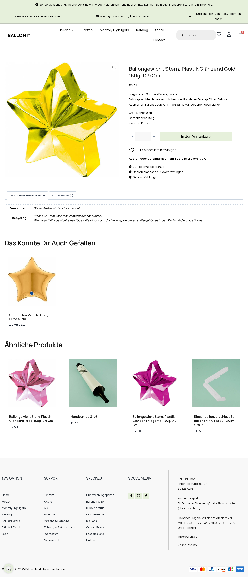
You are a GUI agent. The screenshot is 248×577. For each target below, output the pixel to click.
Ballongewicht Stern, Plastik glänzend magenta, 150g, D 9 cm (154, 421)
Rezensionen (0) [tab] (62, 195)
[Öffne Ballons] (73, 30)
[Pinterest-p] (146, 496)
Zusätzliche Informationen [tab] (27, 195)
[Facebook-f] (131, 496)
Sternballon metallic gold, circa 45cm (28, 317)
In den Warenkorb (196, 136)
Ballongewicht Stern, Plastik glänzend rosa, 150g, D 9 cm (31, 419)
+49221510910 (187, 545)
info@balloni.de (187, 536)
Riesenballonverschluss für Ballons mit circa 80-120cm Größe (215, 421)
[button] (114, 67)
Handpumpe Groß (84, 417)
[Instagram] (138, 496)
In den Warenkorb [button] (21, 439)
